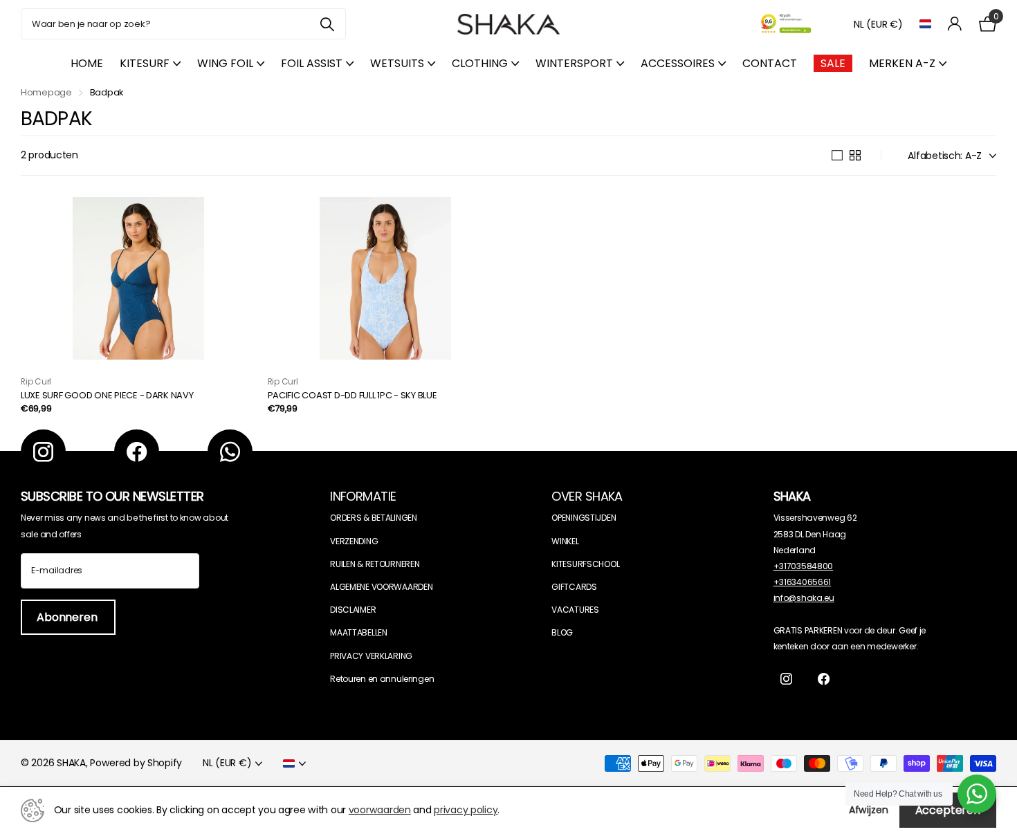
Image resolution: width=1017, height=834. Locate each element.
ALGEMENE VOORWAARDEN (381, 587)
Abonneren (68, 617)
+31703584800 (803, 566)
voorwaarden (380, 810)
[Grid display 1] (837, 156)
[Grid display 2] (855, 156)
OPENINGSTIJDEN (583, 517)
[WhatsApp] (230, 451)
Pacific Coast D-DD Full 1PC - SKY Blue (352, 396)
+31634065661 (802, 582)
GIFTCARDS (573, 587)
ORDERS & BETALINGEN (373, 517)
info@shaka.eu (803, 598)
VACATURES (574, 609)
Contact (769, 63)
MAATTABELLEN (358, 632)
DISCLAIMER (353, 609)
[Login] (955, 23)
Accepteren (947, 810)
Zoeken (327, 23)
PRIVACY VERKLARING (371, 656)
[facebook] (136, 451)
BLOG (562, 632)
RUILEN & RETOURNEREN (374, 564)
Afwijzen (868, 810)
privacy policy (465, 810)
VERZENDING (354, 541)
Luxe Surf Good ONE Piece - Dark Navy (107, 396)
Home (87, 63)
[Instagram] (43, 451)
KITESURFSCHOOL (585, 564)
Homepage (46, 92)
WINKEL (564, 541)
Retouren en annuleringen (382, 679)
